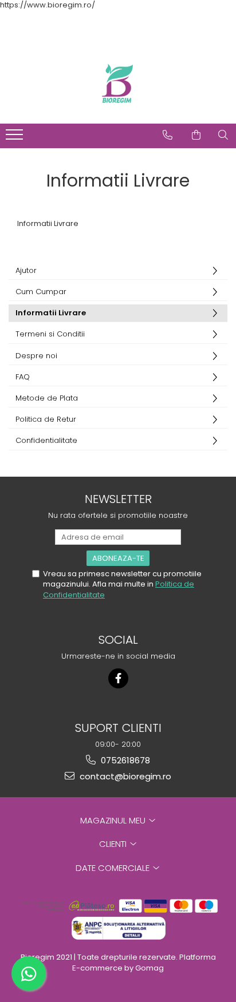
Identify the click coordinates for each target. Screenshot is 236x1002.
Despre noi (36, 355)
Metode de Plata (46, 398)
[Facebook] (118, 678)
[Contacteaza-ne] (167, 135)
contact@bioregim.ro (124, 776)
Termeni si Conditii (50, 333)
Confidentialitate (46, 440)
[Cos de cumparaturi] (196, 135)
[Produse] (16, 137)
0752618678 (124, 760)
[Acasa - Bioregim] (118, 84)
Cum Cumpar (40, 291)
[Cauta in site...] (223, 135)
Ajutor (26, 270)
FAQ (22, 376)
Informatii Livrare (50, 312)
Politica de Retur (45, 419)
